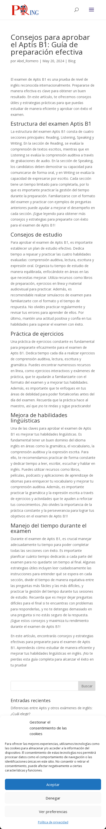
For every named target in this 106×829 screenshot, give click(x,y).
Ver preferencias (53, 811)
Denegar (53, 798)
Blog (71, 61)
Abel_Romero (27, 61)
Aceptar (53, 784)
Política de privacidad (53, 822)
